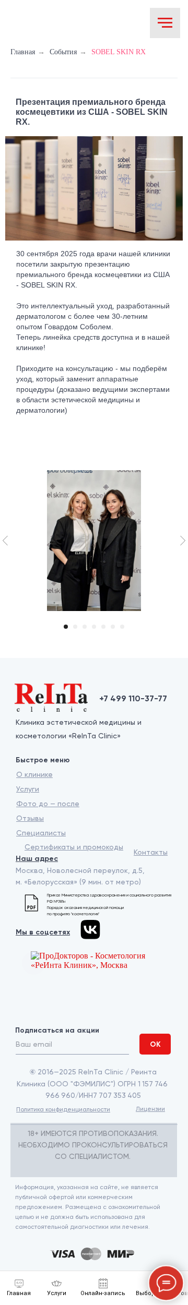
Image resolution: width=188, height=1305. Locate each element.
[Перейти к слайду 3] (85, 627)
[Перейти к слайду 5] (103, 627)
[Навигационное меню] (165, 23)
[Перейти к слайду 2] (75, 627)
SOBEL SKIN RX (118, 52)
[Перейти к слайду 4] (94, 627)
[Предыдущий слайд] (5, 540)
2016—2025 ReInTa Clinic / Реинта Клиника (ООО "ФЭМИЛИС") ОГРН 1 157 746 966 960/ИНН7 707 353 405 (93, 1083)
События (63, 52)
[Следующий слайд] (182, 540)
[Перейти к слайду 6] (113, 627)
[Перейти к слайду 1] (66, 627)
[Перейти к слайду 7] (122, 627)
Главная (22, 52)
